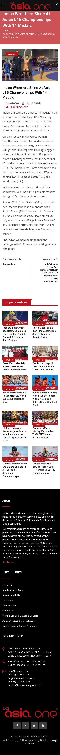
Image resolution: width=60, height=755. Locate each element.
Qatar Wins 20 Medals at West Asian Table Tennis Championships (14, 366)
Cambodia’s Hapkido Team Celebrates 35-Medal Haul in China (43, 366)
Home (5, 30)
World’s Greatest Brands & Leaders (20, 615)
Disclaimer (7, 600)
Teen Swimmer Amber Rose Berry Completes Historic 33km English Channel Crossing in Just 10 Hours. (14, 334)
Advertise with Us (11, 595)
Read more (8, 562)
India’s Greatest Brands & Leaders (19, 626)
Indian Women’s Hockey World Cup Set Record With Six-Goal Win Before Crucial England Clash (44, 398)
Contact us (7, 610)
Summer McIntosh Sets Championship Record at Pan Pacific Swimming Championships (14, 469)
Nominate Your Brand (13, 590)
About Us (7, 585)
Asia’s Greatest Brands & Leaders (19, 621)
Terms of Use (9, 605)
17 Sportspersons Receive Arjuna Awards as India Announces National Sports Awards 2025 (14, 434)
